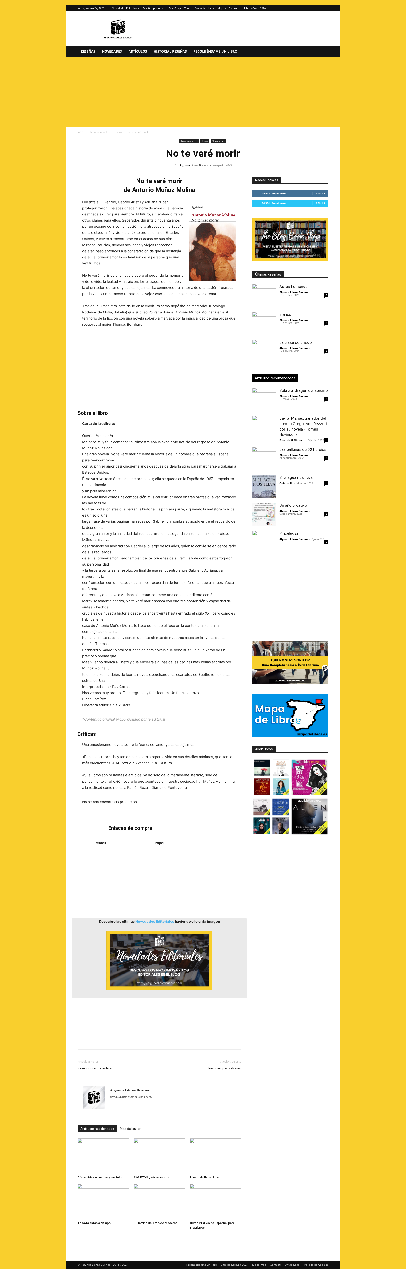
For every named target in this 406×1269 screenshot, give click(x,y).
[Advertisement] (203, 92)
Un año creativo (293, 505)
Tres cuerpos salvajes (224, 1068)
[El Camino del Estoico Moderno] (159, 1201)
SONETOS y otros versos (151, 1177)
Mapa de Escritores (229, 8)
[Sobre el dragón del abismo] (264, 399)
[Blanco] (264, 323)
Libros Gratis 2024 (255, 8)
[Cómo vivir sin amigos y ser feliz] (103, 1156)
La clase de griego (295, 342)
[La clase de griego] (264, 351)
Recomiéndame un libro (215, 51)
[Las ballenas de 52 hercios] (264, 458)
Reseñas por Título (180, 8)
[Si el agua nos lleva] (264, 486)
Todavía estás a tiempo (94, 1223)
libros (118, 132)
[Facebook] (82, 1039)
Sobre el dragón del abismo (303, 390)
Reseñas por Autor (154, 8)
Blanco (285, 314)
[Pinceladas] (264, 542)
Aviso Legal (292, 1265)
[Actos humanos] (264, 295)
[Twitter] (324, 8)
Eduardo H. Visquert (292, 440)
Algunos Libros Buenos (194, 165)
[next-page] (88, 1237)
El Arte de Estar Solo (204, 1177)
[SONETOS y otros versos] (159, 1156)
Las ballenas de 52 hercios (302, 449)
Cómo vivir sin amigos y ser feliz (100, 1177)
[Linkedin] (125, 1039)
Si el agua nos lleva (296, 477)
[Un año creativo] (264, 514)
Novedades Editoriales (125, 8)
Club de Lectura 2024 (234, 1265)
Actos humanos (293, 286)
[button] (322, 51)
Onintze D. (286, 483)
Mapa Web (259, 1265)
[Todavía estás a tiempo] (103, 1201)
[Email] (136, 1039)
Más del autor (130, 1129)
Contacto (276, 1265)
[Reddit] (148, 1106)
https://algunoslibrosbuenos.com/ (131, 1097)
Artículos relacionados (97, 1129)
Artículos (138, 51)
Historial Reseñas (170, 51)
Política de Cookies (316, 1265)
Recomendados (100, 132)
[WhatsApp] (114, 1039)
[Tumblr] (147, 1039)
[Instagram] (317, 8)
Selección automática (95, 1068)
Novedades (112, 51)
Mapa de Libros (204, 8)
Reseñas (88, 51)
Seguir (320, 193)
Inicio (81, 132)
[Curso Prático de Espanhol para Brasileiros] (215, 1201)
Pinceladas (289, 533)
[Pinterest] (104, 1039)
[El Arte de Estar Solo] (215, 1156)
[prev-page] (80, 1237)
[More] (158, 1039)
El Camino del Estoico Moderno (155, 1223)
